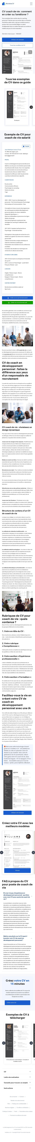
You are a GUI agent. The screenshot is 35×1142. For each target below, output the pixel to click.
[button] (31, 107)
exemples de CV (8, 354)
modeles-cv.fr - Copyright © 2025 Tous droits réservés (17, 1132)
